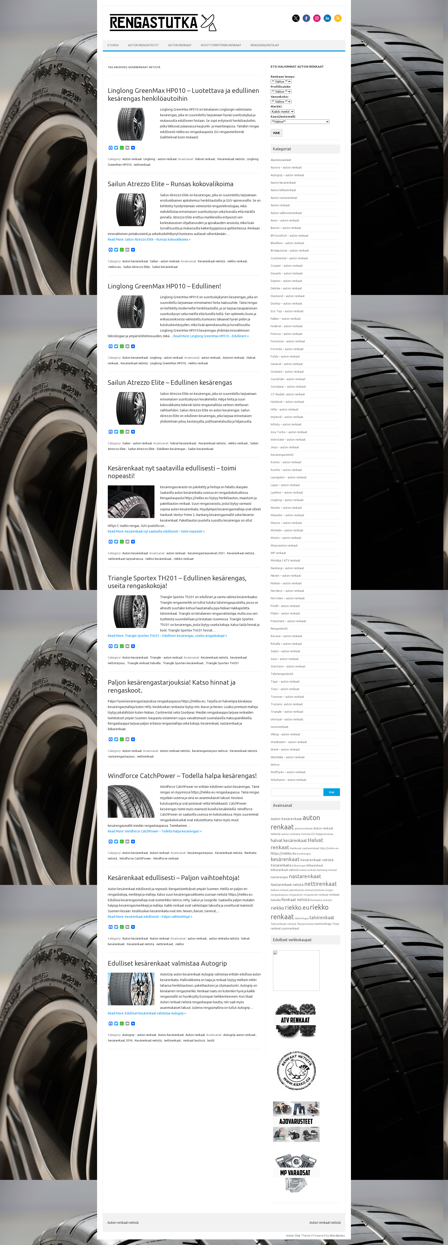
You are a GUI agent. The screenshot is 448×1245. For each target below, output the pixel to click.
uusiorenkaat (290, 928)
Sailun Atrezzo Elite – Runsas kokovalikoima (171, 183)
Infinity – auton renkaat (286, 424)
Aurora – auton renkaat (286, 167)
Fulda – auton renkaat (285, 356)
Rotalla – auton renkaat (286, 643)
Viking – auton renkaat (285, 734)
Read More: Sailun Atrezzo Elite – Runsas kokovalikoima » (149, 239)
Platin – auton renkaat (285, 613)
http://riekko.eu (329, 848)
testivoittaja (323, 923)
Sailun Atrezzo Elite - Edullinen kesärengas (157, 448)
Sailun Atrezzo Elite (136, 266)
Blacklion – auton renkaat (287, 243)
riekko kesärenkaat (158, 558)
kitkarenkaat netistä (285, 870)
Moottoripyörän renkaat (221, 45)
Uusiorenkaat (279, 726)
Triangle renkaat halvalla (144, 663)
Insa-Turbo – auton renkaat (289, 432)
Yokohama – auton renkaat (288, 779)
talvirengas (302, 918)
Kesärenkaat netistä (231, 159)
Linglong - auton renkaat (160, 159)
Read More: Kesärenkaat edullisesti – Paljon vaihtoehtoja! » (150, 917)
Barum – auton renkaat (286, 227)
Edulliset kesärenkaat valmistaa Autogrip (167, 963)
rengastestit (310, 894)
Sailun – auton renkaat (285, 651)
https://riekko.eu (283, 853)
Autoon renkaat (233, 357)
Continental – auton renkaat (289, 258)
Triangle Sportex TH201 (222, 663)
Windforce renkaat (166, 858)
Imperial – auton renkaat (287, 416)
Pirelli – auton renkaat (285, 605)
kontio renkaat (307, 870)
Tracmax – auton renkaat (287, 696)
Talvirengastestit (282, 673)
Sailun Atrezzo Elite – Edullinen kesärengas (170, 382)
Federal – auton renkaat (287, 326)
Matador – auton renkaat (287, 515)
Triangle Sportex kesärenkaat (183, 663)
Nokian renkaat (279, 890)
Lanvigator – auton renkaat (289, 477)
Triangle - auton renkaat (166, 657)
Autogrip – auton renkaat (287, 175)
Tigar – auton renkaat (285, 681)
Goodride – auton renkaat (288, 379)
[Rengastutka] (163, 32)
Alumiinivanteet (281, 159)
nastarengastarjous (121, 756)
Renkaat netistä (295, 899)
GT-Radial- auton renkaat (288, 394)
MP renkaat (278, 552)
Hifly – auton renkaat (284, 409)
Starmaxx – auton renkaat (288, 666)
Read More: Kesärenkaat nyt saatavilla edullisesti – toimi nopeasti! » (156, 531)
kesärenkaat (285, 859)
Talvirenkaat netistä (283, 923)
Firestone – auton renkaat (288, 341)
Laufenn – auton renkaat (287, 492)
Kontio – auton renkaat (286, 462)
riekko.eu (114, 266)
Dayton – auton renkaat (286, 280)
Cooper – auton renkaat (287, 265)
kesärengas (304, 853)
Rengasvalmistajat (265, 45)
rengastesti (296, 894)
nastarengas (279, 877)
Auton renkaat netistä (175, 750)
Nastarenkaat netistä (287, 885)
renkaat (323, 894)
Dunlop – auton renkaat (286, 303)
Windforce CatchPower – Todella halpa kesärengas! (182, 775)
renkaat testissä (194, 1040)
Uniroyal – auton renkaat (287, 719)
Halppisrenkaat (324, 834)
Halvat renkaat (205, 159)
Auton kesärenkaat (135, 261)
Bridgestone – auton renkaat (290, 250)
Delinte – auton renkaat (286, 288)
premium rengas (323, 890)
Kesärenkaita (281, 865)
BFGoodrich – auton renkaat (289, 235)
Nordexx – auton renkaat (287, 590)
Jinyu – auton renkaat (285, 447)
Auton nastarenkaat (284, 197)
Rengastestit (279, 628)
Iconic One (293, 1235)
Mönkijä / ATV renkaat (285, 560)
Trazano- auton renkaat (287, 704)
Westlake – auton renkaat (288, 757)
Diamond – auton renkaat (288, 296)
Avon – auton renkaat (285, 220)
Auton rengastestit (143, 45)
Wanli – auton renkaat (285, 749)
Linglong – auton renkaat (287, 500)
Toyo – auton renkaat (285, 689)
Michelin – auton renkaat (287, 530)
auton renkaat (210, 357)
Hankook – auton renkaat (287, 401)
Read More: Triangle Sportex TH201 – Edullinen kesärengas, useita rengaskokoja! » (167, 636)
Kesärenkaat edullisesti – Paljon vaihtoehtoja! (174, 877)
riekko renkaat (237, 261)
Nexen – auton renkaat (286, 575)
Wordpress (337, 1235)
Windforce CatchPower (135, 858)
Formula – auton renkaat (287, 349)
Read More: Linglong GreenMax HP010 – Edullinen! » (211, 336)
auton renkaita (291, 833)
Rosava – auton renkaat (286, 636)
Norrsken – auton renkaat (288, 598)
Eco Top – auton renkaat (287, 311)
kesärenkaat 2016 (120, 1040)
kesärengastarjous (200, 852)
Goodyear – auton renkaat (288, 386)
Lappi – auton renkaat (285, 485)
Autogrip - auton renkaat (139, 1034)
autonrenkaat (304, 828)
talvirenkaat (322, 917)
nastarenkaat (305, 876)
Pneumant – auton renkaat (288, 621)
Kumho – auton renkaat (286, 469)
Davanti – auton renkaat (287, 273)
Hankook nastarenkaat (304, 848)
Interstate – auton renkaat (288, 439)
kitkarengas (299, 865)
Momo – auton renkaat (286, 537)
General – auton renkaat (287, 363)
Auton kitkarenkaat (283, 190)
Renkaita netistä (321, 899)
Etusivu (113, 45)
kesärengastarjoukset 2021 (206, 553)
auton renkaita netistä (224, 938)
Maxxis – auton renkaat (286, 522)
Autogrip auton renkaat (239, 1034)
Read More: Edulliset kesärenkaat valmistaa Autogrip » (147, 1013)
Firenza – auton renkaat (286, 333)
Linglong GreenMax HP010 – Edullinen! (164, 286)
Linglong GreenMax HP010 (168, 363)
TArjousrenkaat (306, 923)
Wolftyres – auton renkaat (288, 772)
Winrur (275, 764)
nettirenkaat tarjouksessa (125, 558)
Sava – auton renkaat (285, 658)
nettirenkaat (142, 164)
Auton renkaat (180, 45)
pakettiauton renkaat (301, 890)
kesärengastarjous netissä (210, 750)
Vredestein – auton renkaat (289, 741)
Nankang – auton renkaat (287, 568)
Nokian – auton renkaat (286, 583)
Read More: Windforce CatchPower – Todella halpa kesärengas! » (155, 831)
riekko (179, 944)
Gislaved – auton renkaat (287, 371)
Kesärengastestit (282, 454)
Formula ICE (308, 834)
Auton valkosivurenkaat (286, 212)
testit (210, 1040)
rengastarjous (279, 894)
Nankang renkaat (327, 870)
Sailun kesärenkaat (165, 266)
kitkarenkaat (315, 865)
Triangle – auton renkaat (287, 711)
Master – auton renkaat (286, 507)
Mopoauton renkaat (284, 545)
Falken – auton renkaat (286, 318)
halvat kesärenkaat (183, 443)
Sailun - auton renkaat (165, 261)
